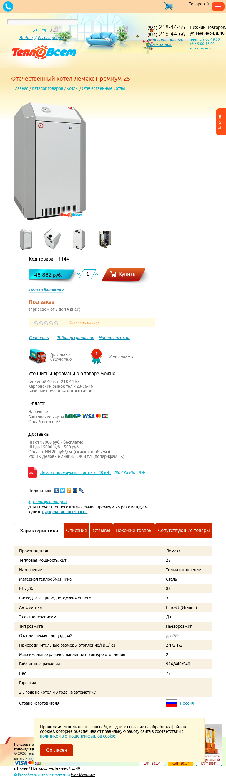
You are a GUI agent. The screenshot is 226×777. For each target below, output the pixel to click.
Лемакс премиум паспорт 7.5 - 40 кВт (75, 472)
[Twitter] (63, 490)
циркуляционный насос (64, 511)
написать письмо (165, 39)
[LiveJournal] (81, 490)
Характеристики (39, 531)
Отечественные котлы (103, 88)
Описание (76, 530)
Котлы (73, 88)
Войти (26, 37)
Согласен (56, 750)
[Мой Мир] (75, 490)
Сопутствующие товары (184, 530)
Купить (127, 274)
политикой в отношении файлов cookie (77, 736)
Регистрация (50, 37)
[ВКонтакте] (57, 490)
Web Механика (83, 775)
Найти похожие (114, 337)
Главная (21, 88)
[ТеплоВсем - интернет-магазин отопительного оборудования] (42, 68)
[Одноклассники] (69, 490)
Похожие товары (134, 530)
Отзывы (101, 530)
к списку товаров (50, 501)
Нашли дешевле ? (46, 290)
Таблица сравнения (75, 337)
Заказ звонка (159, 44)
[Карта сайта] (51, 32)
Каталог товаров (47, 88)
